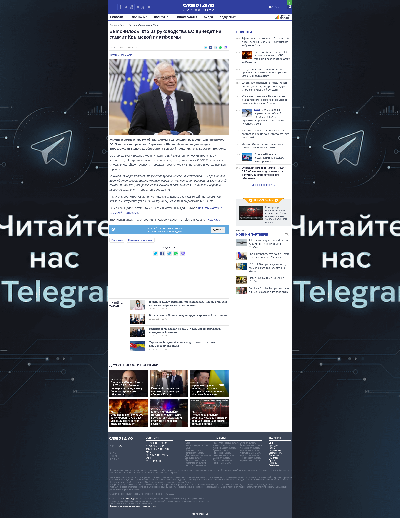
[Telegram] (126, 7)
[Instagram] (137, 7)
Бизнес (272, 443)
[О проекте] (289, 2)
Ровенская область (222, 463)
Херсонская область (249, 450)
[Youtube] (131, 7)
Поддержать (229, 17)
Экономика (274, 465)
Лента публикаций (139, 25)
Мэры (149, 458)
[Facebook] (120, 7)
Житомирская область (195, 460)
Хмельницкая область (250, 453)
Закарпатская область (195, 463)
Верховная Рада (155, 446)
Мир (155, 25)
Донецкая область (193, 458)
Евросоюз (117, 240)
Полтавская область (222, 460)
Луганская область (222, 450)
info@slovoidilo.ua (200, 514)
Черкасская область (249, 455)
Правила (114, 459)
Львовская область (222, 453)
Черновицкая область (250, 460)
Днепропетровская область (198, 455)
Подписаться (218, 229)
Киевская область (221, 445)
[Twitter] (143, 7)
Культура (273, 445)
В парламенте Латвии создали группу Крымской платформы (189, 317)
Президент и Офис (156, 443)
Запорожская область (195, 465)
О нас (112, 453)
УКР (271, 7)
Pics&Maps (213, 219)
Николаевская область (223, 455)
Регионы (220, 438)
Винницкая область (194, 450)
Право (272, 460)
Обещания (140, 17)
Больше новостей (261, 185)
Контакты (115, 456)
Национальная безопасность (275, 451)
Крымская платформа (140, 240)
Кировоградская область (224, 448)
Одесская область (221, 458)
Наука (272, 448)
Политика (273, 458)
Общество (274, 455)
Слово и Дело (117, 25)
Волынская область (194, 453)
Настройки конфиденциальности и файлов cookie (132, 506)
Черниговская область (250, 458)
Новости (116, 17)
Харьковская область (250, 448)
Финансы (273, 463)
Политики (161, 17)
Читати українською (120, 55)
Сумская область (248, 443)
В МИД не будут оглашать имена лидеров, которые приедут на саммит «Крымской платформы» (188, 305)
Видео (208, 17)
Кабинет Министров (157, 449)
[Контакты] (289, 7)
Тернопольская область (251, 445)
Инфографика (187, 17)
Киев (187, 443)
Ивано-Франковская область (226, 443)
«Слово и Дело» (130, 499)
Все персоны (153, 461)
